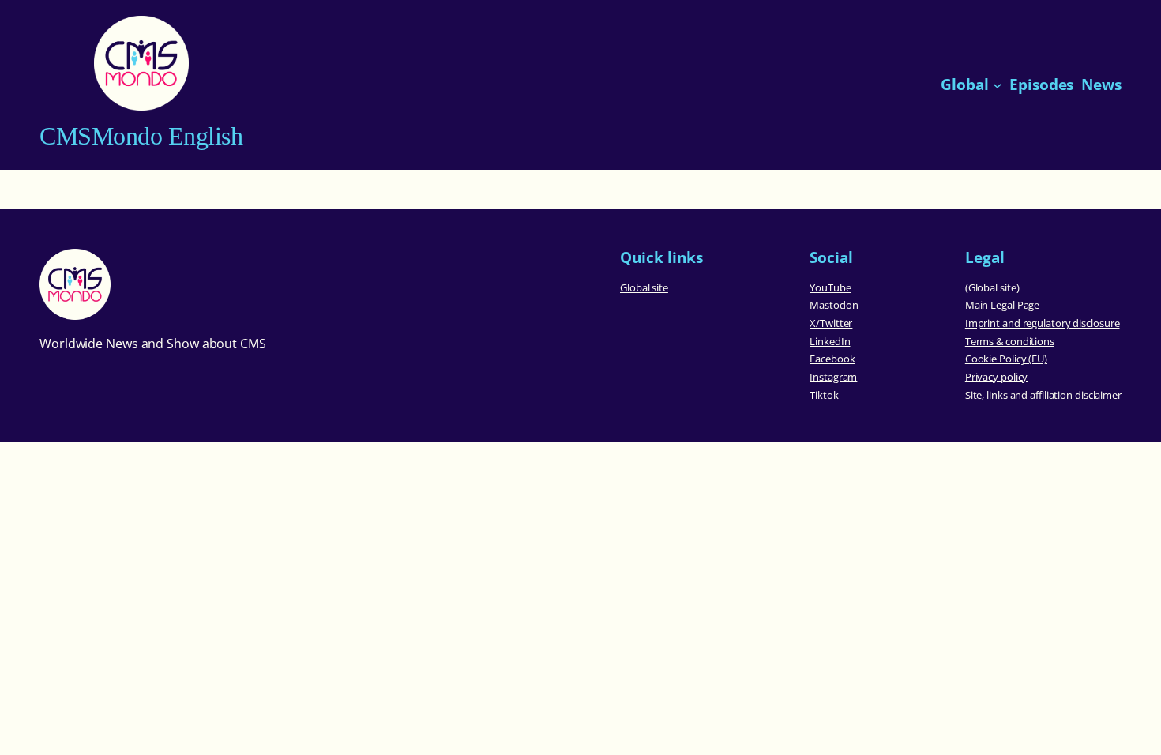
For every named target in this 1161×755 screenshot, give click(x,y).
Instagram (833, 377)
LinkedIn (830, 341)
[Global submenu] (997, 85)
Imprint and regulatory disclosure (1042, 323)
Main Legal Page (1002, 305)
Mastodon (834, 305)
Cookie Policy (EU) (1006, 358)
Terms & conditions (1009, 341)
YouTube (830, 287)
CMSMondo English (140, 136)
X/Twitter (831, 323)
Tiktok (824, 395)
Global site (644, 287)
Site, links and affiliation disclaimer (1043, 395)
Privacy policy (996, 377)
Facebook (832, 358)
